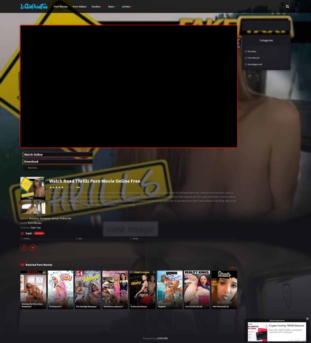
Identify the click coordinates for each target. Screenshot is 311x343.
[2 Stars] (53, 187)
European (45, 218)
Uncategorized (255, 64)
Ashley (27, 238)
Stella (135, 238)
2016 (78, 187)
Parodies (252, 51)
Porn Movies (61, 6)
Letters (126, 6)
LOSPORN (162, 338)
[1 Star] (50, 187)
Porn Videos (79, 6)
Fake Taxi (36, 227)
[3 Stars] (56, 187)
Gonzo (55, 218)
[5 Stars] (62, 187)
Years (111, 6)
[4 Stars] (59, 187)
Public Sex (65, 218)
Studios (96, 6)
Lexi (80, 238)
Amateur (34, 218)
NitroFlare (32, 167)
